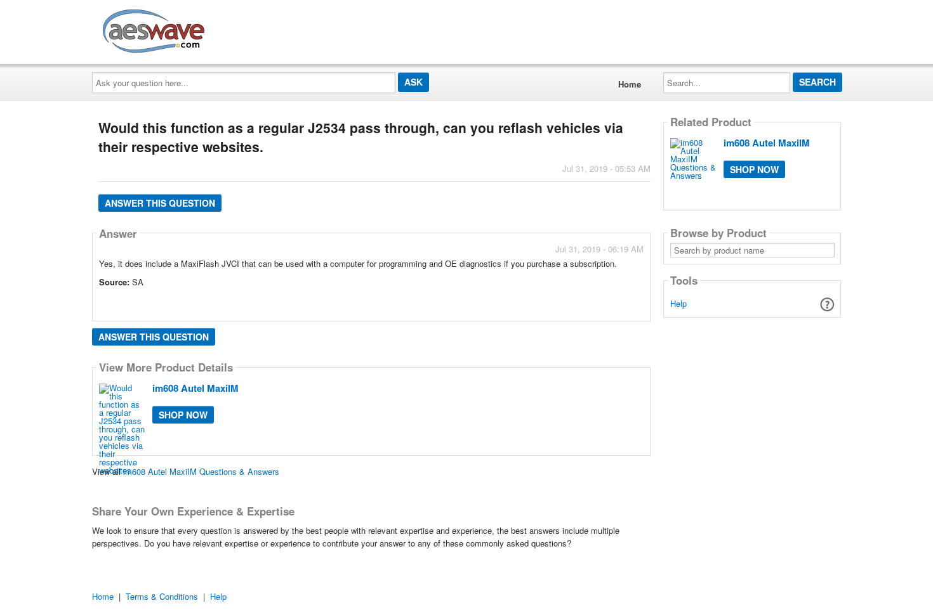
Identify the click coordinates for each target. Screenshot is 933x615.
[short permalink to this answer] (529, 300)
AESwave (247, 28)
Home (629, 84)
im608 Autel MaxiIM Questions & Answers (201, 471)
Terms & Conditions (162, 596)
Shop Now (183, 414)
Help (678, 303)
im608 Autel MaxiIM (195, 388)
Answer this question (160, 203)
